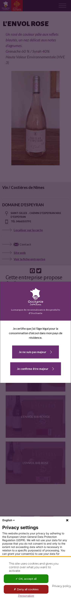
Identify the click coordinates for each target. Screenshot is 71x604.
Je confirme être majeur (32, 368)
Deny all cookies (27, 589)
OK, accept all (27, 578)
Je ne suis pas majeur (32, 352)
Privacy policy (61, 586)
